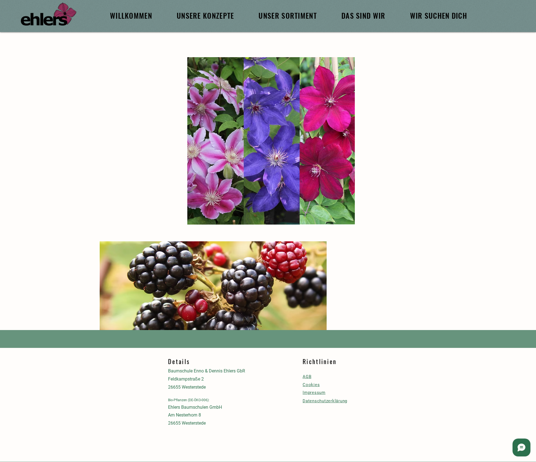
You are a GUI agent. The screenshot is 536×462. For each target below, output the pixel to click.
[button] (213, 292)
